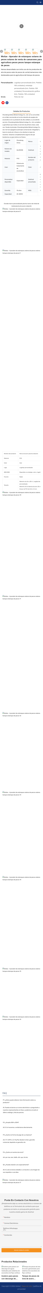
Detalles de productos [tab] (21, 111)
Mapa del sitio (26, 1286)
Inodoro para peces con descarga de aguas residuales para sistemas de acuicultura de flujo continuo (11, 1277)
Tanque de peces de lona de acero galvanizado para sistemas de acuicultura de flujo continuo (30, 1277)
